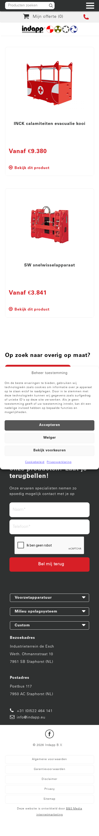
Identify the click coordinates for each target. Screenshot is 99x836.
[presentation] (49, 546)
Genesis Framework (71, 822)
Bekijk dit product (32, 168)
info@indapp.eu (31, 717)
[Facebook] (49, 735)
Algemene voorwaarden (49, 759)
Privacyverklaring (59, 462)
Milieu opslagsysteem (36, 611)
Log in (59, 828)
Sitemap (49, 799)
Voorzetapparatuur (33, 598)
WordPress (43, 828)
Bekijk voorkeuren (49, 450)
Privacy (49, 789)
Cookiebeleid (34, 462)
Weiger (49, 438)
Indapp (45, 822)
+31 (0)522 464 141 (35, 711)
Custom (22, 625)
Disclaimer (49, 779)
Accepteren (49, 425)
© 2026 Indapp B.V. (48, 745)
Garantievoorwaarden (49, 769)
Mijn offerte (46, 17)
